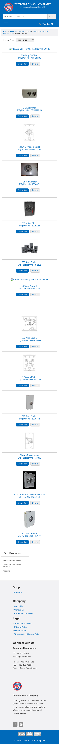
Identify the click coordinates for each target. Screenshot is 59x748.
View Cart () (48, 24)
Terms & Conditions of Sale (26, 634)
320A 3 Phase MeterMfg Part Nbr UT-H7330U (29, 456)
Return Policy (20, 630)
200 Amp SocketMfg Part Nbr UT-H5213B (29, 534)
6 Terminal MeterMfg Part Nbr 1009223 (29, 224)
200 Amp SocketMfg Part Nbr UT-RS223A (30, 339)
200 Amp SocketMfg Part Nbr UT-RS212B (30, 263)
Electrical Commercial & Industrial (12, 566)
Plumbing (6, 571)
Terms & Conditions (23, 623)
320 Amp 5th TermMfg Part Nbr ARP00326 (29, 56)
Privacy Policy (20, 627)
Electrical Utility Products (20, 32)
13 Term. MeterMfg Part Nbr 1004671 (29, 182)
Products (18, 592)
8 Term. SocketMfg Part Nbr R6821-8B (29, 287)
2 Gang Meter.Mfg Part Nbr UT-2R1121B (29, 109)
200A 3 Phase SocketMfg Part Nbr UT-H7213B (29, 148)
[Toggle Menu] (6, 24)
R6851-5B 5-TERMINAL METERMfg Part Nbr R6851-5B (29, 495)
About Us (18, 606)
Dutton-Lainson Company (32, 4)
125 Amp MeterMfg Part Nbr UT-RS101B (30, 378)
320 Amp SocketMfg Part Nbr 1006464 (29, 417)
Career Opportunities (23, 613)
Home (5, 32)
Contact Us (19, 610)
